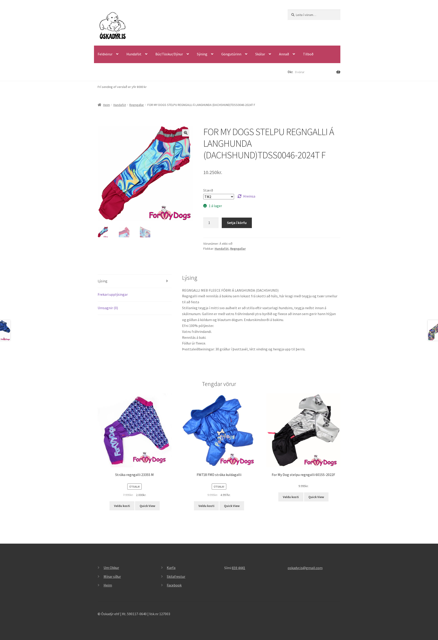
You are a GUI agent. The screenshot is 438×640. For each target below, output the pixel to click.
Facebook (174, 585)
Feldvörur (105, 54)
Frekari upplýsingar (113, 294)
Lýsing (102, 281)
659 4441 (238, 567)
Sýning (202, 54)
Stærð (208, 190)
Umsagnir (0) (108, 308)
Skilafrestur (176, 576)
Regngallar (136, 105)
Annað (284, 54)
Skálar (260, 54)
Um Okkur (111, 567)
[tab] (135, 281)
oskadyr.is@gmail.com (305, 567)
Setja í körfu (237, 222)
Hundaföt (133, 54)
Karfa (171, 567)
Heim (106, 105)
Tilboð (308, 54)
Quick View (147, 506)
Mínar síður (112, 576)
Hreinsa (249, 196)
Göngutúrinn (231, 54)
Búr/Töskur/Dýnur (169, 54)
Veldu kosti (122, 506)
